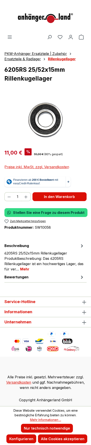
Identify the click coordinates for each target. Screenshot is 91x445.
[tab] (44, 257)
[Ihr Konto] (70, 36)
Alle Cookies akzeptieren (62, 439)
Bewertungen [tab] (16, 277)
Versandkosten (18, 382)
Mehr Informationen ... (45, 420)
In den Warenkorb (59, 196)
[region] (45, 120)
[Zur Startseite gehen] (45, 17)
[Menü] (9, 36)
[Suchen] (49, 36)
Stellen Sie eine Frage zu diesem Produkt (49, 212)
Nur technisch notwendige (47, 428)
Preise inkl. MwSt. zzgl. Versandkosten (36, 167)
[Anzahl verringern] (9, 196)
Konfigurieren (21, 439)
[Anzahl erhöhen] (26, 196)
